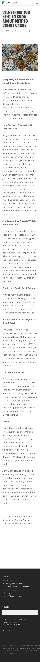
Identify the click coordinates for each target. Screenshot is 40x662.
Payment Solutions (9, 580)
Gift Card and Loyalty (10, 590)
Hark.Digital (11, 653)
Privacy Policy (7, 631)
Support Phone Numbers (12, 596)
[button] (37, 3)
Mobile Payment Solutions (12, 584)
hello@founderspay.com (17, 619)
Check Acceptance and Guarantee (15, 587)
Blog (28, 31)
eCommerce (7, 593)
